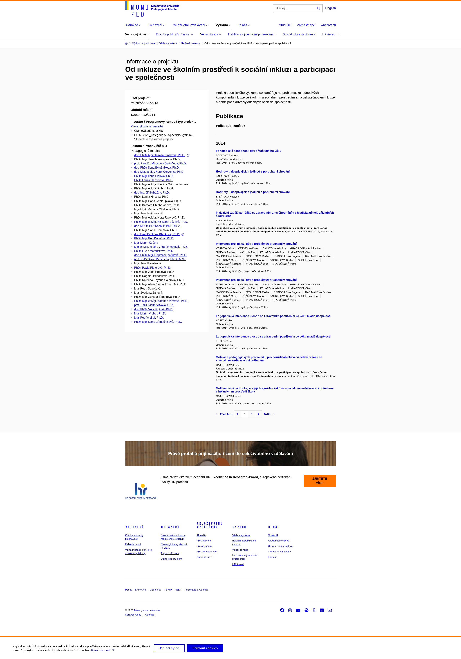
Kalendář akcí (133, 544)
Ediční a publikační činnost (173, 34)
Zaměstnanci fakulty (279, 551)
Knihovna (140, 589)
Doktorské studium (171, 558)
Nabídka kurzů (205, 556)
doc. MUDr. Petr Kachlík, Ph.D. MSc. (157, 226)
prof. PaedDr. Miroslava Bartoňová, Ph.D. (160, 163)
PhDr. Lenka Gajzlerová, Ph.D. (153, 180)
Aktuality (201, 535)
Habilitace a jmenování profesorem (250, 34)
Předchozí (226, 414)
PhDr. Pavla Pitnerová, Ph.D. (152, 267)
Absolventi (328, 25)
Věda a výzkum (136, 34)
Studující (285, 25)
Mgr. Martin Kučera (146, 242)
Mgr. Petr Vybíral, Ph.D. (149, 317)
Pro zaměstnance (207, 551)
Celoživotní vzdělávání (209, 525)
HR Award (329, 34)
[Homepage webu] (152, 9)
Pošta (128, 589)
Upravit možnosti (100, 650)
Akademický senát (278, 540)
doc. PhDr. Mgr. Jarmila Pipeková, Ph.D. (159, 155)
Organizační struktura (280, 546)
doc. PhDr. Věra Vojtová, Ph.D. (153, 309)
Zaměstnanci (306, 25)
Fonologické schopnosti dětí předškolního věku (248, 150)
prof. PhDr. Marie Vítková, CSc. (154, 305)
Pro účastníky (204, 546)
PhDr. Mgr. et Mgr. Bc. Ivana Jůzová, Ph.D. (161, 221)
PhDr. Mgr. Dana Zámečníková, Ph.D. (158, 321)
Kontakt (272, 556)
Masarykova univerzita (147, 126)
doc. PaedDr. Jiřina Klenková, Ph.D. (157, 234)
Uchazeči (170, 527)
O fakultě (273, 535)
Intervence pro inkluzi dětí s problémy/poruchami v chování (256, 243)
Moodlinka (155, 589)
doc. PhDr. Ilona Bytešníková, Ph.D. (157, 167)
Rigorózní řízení (170, 553)
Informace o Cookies (196, 589)
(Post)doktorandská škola (299, 34)
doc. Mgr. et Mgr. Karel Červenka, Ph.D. (159, 171)
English (330, 8)
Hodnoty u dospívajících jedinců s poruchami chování (253, 171)
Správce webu (133, 614)
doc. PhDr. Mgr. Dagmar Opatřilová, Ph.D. (160, 255)
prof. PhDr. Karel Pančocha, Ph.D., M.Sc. (160, 259)
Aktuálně (134, 527)
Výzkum (239, 527)
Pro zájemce (204, 540)
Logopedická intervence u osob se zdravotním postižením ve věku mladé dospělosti (273, 316)
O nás (274, 527)
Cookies (149, 614)
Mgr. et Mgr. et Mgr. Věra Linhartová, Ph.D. (161, 246)
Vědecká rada (209, 34)
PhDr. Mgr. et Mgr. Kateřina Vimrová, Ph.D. (161, 300)
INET (178, 589)
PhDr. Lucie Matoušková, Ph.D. (154, 250)
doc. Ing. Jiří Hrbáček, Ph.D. (152, 192)
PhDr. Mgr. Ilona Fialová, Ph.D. (153, 176)
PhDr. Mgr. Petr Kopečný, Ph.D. (154, 238)
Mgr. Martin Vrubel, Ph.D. (150, 313)
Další (267, 414)
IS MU (168, 589)
